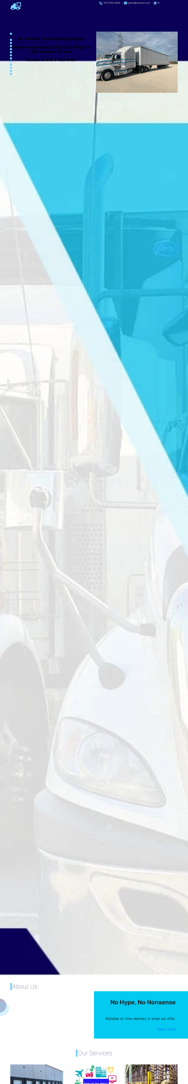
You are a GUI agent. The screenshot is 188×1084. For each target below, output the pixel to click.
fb (158, 2)
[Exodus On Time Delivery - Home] (15, 6)
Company (147, 10)
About (113, 10)
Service (129, 10)
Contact (166, 10)
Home (99, 10)
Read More (167, 1029)
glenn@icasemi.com (139, 2)
